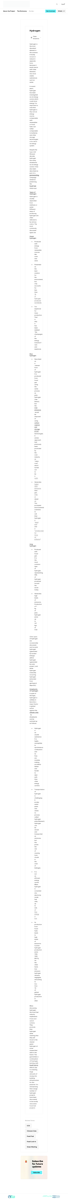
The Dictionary (22, 11)
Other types (33, 636)
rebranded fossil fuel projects (33, 1106)
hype (31, 152)
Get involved (50, 11)
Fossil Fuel (30, 1136)
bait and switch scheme (33, 1021)
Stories (31, 11)
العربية (63, 4)
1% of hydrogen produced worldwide (37, 299)
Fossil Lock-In (31, 1141)
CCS (28, 1126)
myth (36, 478)
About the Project (9, 11)
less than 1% (35, 986)
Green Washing (32, 1147)
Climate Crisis (31, 1131)
